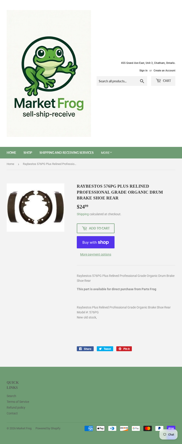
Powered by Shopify (48, 428)
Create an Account (164, 70)
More (105, 152)
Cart (166, 81)
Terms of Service (18, 401)
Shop (28, 152)
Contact (12, 413)
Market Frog (24, 428)
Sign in (143, 70)
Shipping (83, 214)
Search (11, 396)
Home (11, 152)
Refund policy (16, 407)
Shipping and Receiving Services (67, 152)
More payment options (95, 254)
